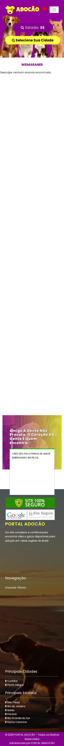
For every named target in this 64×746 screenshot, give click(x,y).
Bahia (10, 710)
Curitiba (12, 681)
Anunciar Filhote (15, 587)
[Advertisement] (32, 109)
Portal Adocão (25, 524)
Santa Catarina (17, 722)
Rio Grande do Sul (18, 718)
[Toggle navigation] (54, 9)
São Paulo (13, 702)
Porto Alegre (15, 685)
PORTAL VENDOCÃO (43, 743)
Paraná (12, 714)
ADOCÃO (27, 9)
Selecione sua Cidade (34, 40)
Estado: (34, 27)
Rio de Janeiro (16, 706)
